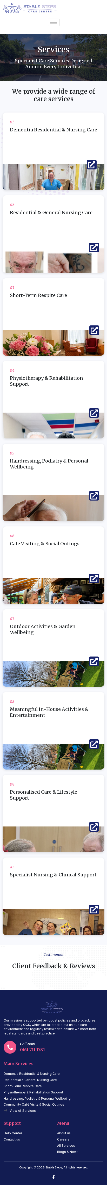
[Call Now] (10, 1047)
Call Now (27, 1044)
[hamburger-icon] (53, 22)
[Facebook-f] (53, 1177)
